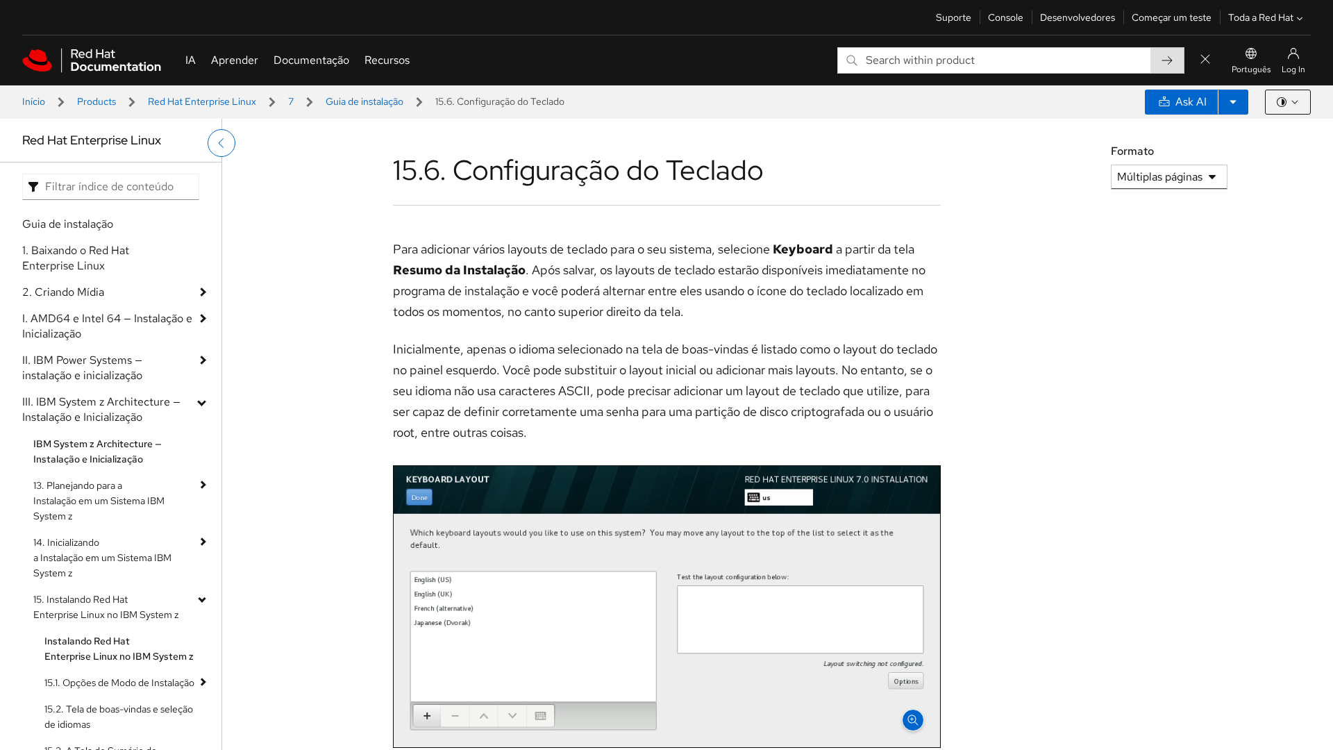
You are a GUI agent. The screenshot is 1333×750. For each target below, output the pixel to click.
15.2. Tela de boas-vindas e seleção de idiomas (118, 717)
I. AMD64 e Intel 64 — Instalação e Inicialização (107, 326)
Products (96, 101)
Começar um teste (1172, 17)
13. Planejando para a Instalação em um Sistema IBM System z (99, 500)
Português (1251, 69)
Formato (1132, 151)
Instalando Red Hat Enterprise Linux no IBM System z (119, 648)
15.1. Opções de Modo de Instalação (119, 682)
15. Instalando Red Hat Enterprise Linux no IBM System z (105, 607)
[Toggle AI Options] (1233, 102)
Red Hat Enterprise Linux (202, 101)
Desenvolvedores (1077, 17)
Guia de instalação (364, 101)
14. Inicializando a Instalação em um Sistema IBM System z (102, 557)
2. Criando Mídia (63, 292)
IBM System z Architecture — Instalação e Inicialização (97, 451)
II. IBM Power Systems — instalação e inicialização (82, 368)
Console (1005, 17)
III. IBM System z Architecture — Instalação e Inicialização (101, 409)
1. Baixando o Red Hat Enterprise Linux (75, 258)
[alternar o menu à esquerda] (221, 143)
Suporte (953, 17)
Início (33, 101)
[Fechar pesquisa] (1205, 60)
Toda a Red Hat (1260, 17)
